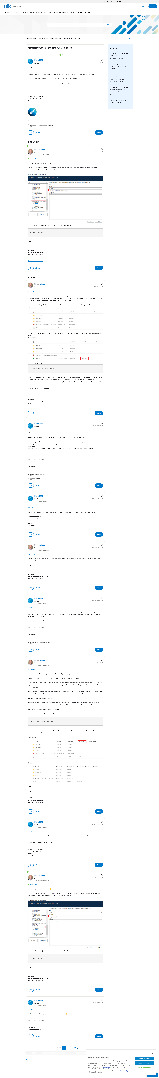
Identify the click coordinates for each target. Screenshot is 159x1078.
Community (7, 12)
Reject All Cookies (144, 1063)
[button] (31, 132)
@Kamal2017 (33, 158)
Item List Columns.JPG (36, 474)
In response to (42, 154)
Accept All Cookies (144, 1058)
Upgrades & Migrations (83, 12)
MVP (72, 12)
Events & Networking (27, 12)
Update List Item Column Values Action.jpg (41, 125)
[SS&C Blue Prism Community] (13, 6)
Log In (153, 6)
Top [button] (29, 1059)
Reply (99, 132)
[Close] (153, 1053)
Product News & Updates (43, 12)
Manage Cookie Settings (144, 1067)
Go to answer (66, 55)
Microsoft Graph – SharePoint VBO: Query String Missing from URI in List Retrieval (120, 66)
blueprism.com (129, 1)
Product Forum (114, 81)
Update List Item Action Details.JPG (40, 642)
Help (143, 6)
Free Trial (118, 1)
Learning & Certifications (61, 12)
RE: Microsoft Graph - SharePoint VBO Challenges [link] (75, 38)
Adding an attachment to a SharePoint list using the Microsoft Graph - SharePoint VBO (120, 90)
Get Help (15, 12)
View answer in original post (35, 261)
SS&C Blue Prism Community (34, 38)
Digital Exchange (55, 38)
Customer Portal (107, 1)
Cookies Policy (107, 1067)
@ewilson (30, 507)
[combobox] (86, 25)
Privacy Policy (124, 1071)
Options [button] (130, 38)
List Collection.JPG (35, 478)
